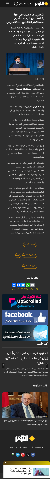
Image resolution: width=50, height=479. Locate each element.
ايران (18, 255)
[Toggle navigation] (7, 4)
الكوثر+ (11, 447)
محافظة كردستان (23, 89)
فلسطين (18, 447)
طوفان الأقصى (29, 255)
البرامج (24, 447)
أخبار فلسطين (29, 266)
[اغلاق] (6, 462)
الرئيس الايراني (32, 107)
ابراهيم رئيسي (30, 244)
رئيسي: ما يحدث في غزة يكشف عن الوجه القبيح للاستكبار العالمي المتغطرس (25, 18)
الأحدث (31, 447)
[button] (47, 365)
